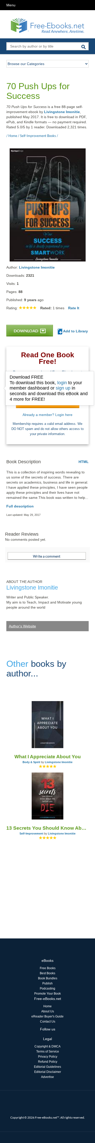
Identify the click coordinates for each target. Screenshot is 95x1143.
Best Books (47, 973)
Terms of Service (47, 1051)
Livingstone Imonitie (62, 112)
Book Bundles (47, 978)
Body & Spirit (31, 762)
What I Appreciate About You (47, 756)
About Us (47, 1011)
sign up (63, 388)
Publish (47, 983)
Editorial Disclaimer (47, 1072)
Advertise (47, 1077)
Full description (20, 506)
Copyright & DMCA (47, 1046)
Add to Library (75, 331)
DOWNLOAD (26, 330)
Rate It (73, 308)
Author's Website (22, 626)
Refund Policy (47, 1061)
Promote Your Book (47, 993)
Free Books (47, 968)
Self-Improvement (31, 833)
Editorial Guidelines (47, 1067)
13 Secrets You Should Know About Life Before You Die (47, 828)
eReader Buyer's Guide (47, 1016)
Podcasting (47, 988)
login (62, 382)
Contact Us (47, 1021)
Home (47, 1006)
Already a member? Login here (47, 415)
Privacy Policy (47, 1056)
